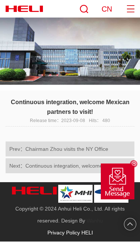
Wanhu (95, 221)
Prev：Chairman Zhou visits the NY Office (58, 149)
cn (107, 9)
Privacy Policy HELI (70, 233)
